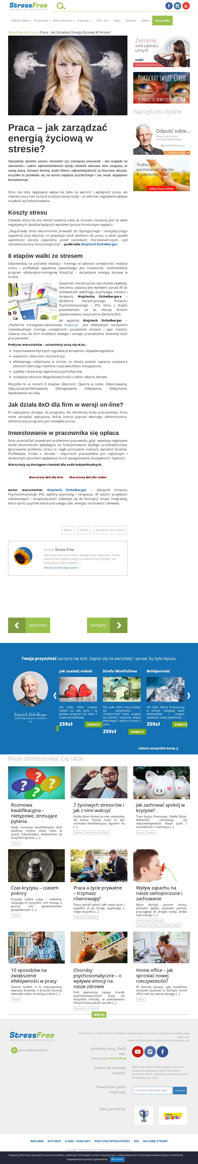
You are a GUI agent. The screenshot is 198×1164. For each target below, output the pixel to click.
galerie (145, 20)
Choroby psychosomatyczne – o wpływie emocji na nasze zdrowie (97, 978)
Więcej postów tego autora (61, 567)
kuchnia (131, 20)
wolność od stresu (109, 530)
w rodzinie (91, 917)
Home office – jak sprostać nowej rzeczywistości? (154, 975)
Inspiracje (83, 20)
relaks (159, 920)
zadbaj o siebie (20, 20)
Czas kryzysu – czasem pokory (34, 890)
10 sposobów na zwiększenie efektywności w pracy (34, 975)
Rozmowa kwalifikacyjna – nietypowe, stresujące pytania (34, 813)
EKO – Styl (102, 20)
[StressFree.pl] (28, 6)
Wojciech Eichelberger (99, 244)
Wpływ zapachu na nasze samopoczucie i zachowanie (159, 893)
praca (117, 20)
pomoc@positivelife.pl (33, 1050)
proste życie (41, 20)
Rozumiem (117, 1159)
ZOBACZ (93, 724)
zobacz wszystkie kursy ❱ (158, 748)
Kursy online (162, 20)
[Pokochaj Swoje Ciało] (161, 88)
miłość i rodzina (63, 20)
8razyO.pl (71, 325)
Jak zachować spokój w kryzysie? (160, 807)
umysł (83, 530)
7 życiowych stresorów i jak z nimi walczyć (98, 807)
